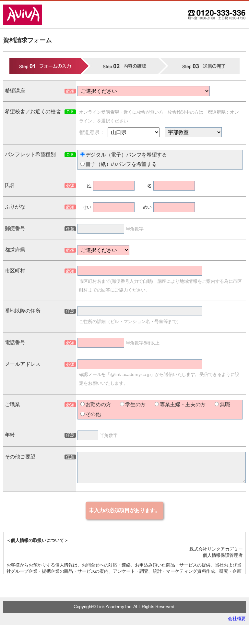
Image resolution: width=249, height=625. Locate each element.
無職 (225, 404)
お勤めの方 (98, 404)
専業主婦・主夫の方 (183, 404)
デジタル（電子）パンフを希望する (126, 154)
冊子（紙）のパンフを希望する (121, 164)
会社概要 (237, 618)
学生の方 (135, 404)
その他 (93, 414)
